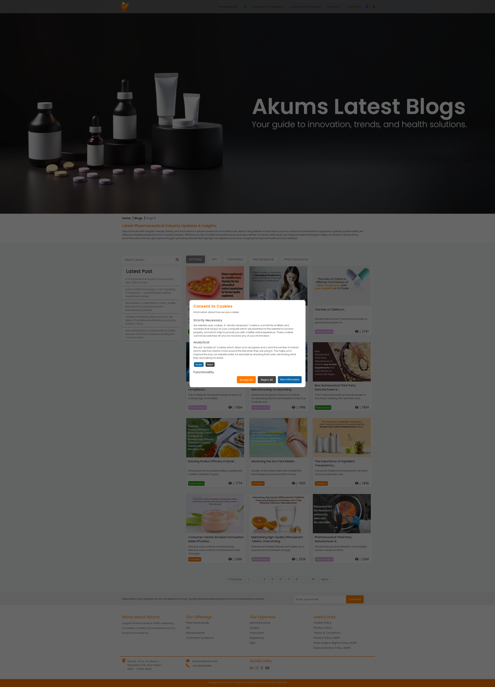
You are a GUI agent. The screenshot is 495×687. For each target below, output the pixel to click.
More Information (289, 379)
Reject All (267, 380)
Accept (198, 364)
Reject (210, 364)
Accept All (246, 380)
